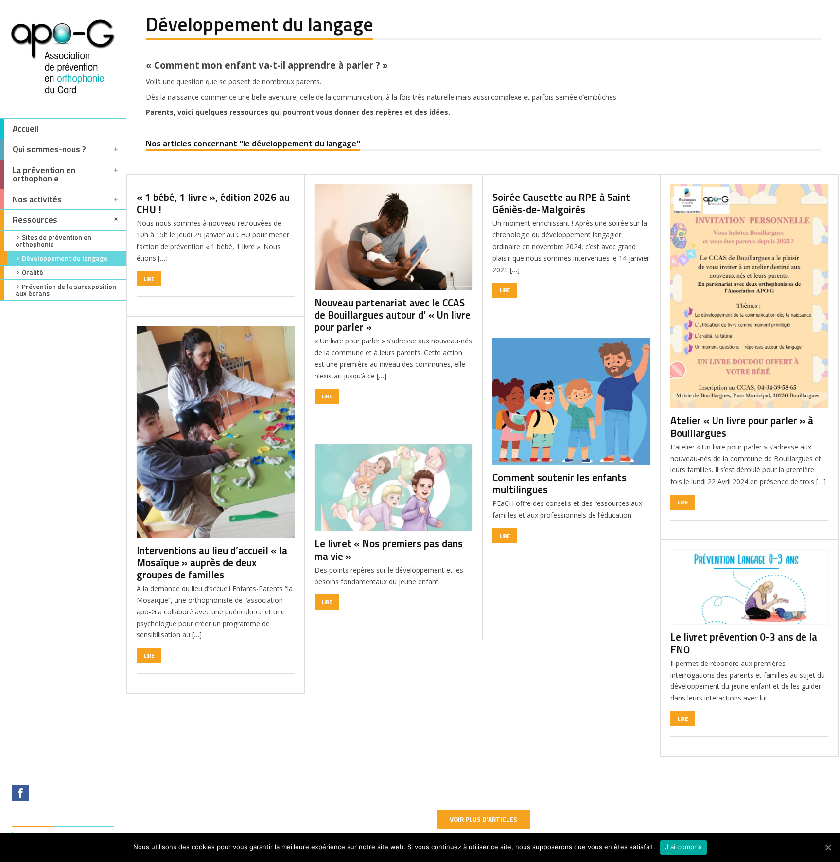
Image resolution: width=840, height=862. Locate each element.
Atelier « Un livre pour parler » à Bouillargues (741, 426)
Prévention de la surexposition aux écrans (66, 289)
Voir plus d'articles (483, 819)
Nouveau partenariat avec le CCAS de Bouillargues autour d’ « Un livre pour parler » (393, 315)
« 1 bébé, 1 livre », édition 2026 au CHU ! (213, 203)
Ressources (35, 219)
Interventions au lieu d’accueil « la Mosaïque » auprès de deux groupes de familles (212, 562)
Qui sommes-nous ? (49, 149)
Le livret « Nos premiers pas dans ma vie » (389, 549)
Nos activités (37, 199)
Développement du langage (64, 258)
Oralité (32, 272)
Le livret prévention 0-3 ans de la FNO (743, 643)
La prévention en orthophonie (44, 174)
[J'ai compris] (828, 847)
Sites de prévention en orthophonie (53, 240)
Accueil (25, 128)
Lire (149, 279)
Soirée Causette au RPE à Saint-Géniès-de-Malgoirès (563, 203)
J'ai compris (683, 847)
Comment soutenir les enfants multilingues (559, 483)
